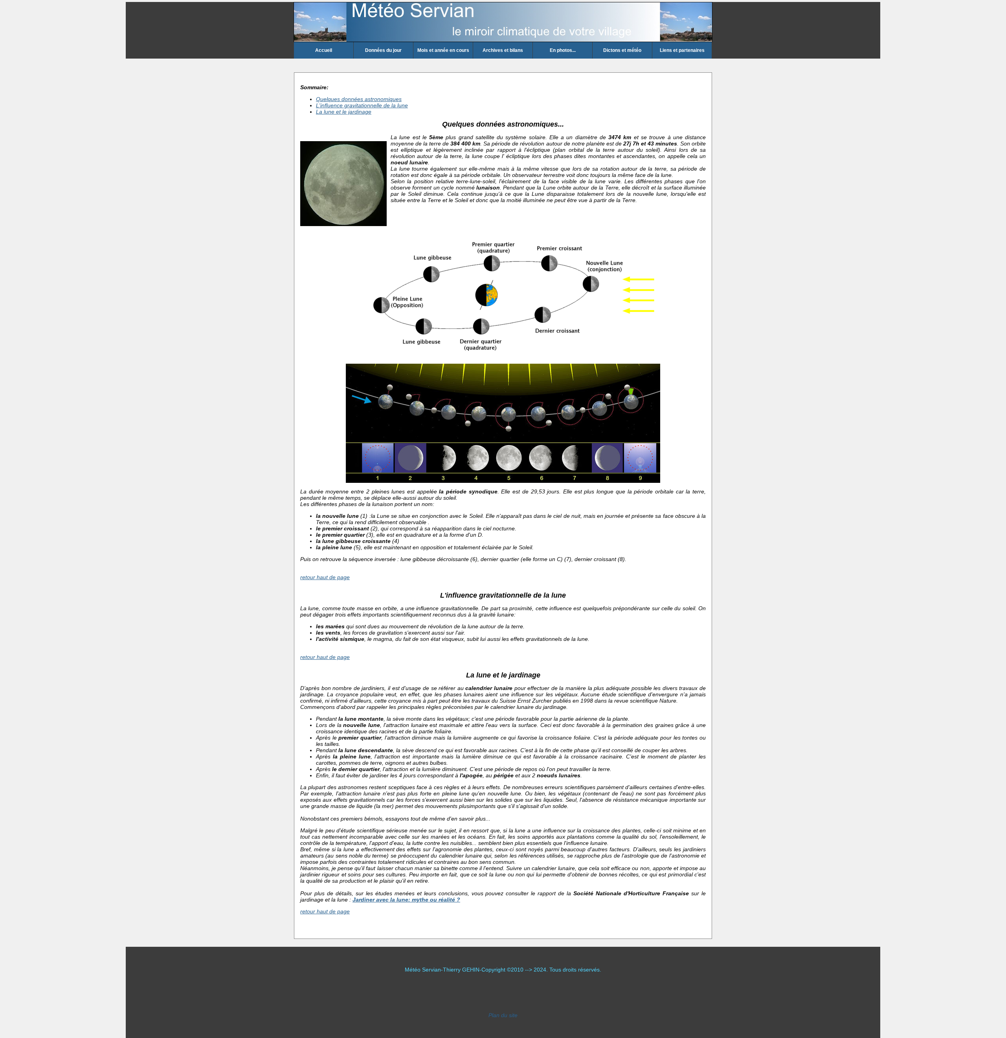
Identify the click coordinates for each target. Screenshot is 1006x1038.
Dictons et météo (622, 50)
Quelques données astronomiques (359, 99)
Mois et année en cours (443, 50)
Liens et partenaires (682, 50)
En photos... (563, 50)
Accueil (323, 50)
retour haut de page (325, 577)
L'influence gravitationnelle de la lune (362, 105)
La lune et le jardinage (343, 112)
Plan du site (503, 1015)
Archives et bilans (503, 50)
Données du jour (383, 50)
